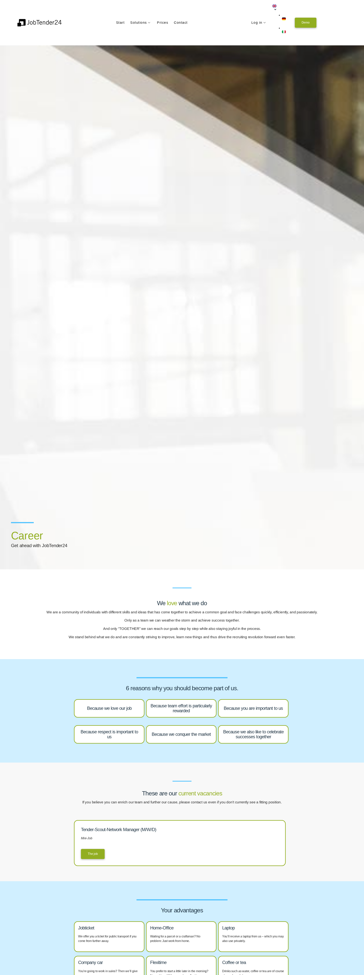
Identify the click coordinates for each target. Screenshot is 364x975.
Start (120, 22)
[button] (305, 23)
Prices (162, 22)
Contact (181, 22)
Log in (256, 22)
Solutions (138, 22)
